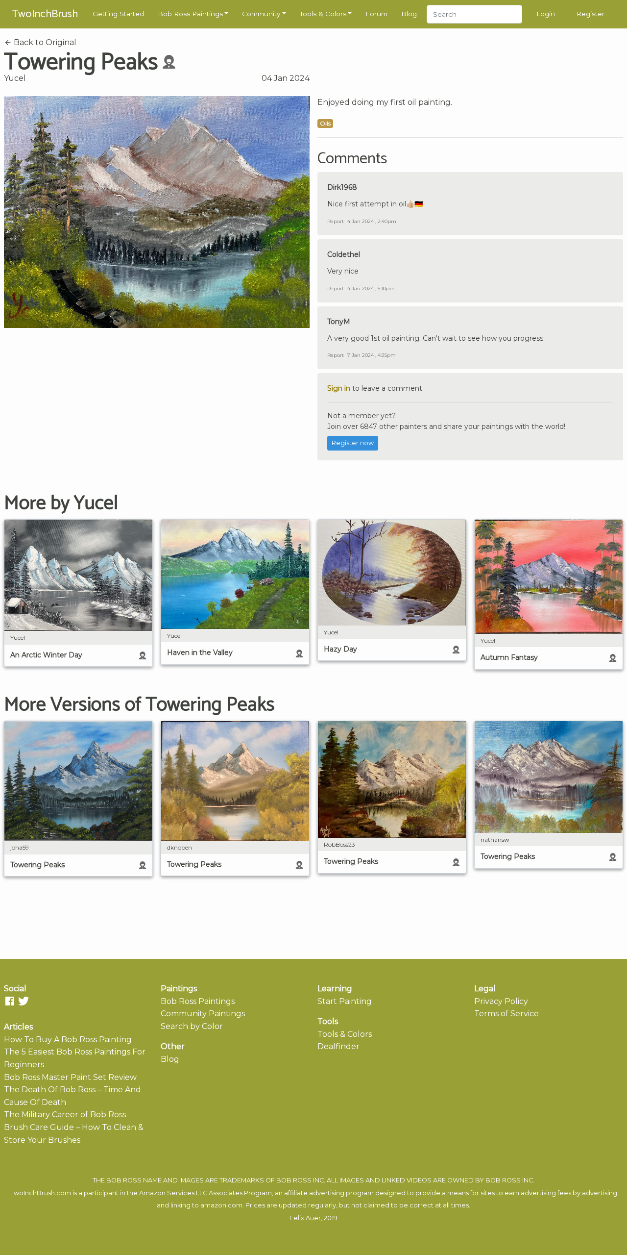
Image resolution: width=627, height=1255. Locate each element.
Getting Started (118, 14)
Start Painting (344, 1001)
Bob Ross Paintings (190, 14)
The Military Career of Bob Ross (65, 1114)
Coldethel (343, 254)
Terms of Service (506, 1013)
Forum (376, 14)
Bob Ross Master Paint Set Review (70, 1077)
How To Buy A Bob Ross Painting (68, 1039)
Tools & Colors (323, 14)
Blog (409, 14)
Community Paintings (203, 1013)
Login (545, 14)
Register (590, 14)
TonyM (338, 321)
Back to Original (44, 42)
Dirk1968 (342, 187)
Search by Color (192, 1026)
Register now (353, 443)
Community (261, 14)
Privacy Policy (501, 1001)
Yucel (15, 78)
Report (335, 221)
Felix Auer (305, 1218)
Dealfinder (338, 1046)
